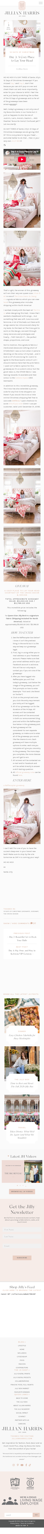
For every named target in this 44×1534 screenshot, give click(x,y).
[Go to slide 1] (17, 1185)
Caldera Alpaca (21, 378)
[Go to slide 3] (23, 1185)
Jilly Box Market (22, 1388)
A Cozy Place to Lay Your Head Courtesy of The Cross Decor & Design (22, 593)
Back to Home (22, 1398)
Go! (36, 1515)
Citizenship (22, 1357)
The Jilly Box (22, 1079)
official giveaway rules (25, 772)
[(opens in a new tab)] (22, 1171)
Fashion (22, 1364)
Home (22, 1349)
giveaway (35, 911)
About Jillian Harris (22, 1406)
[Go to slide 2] (20, 1185)
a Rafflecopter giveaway (14, 785)
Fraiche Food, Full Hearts (22, 1385)
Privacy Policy (14, 1523)
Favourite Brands (22, 1392)
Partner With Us (22, 1420)
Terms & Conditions (27, 1523)
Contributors (22, 1368)
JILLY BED (16, 141)
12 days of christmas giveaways (17, 911)
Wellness (22, 1353)
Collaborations (22, 1381)
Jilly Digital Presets (22, 1377)
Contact (21, 1417)
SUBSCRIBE (22, 1258)
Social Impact (22, 1413)
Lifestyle (22, 1346)
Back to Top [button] (21, 1525)
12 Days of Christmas (22, 52)
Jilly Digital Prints (22, 1374)
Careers (22, 1424)
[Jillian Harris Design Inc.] (22, 13)
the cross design (11, 914)
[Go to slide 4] (26, 1186)
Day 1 (13, 83)
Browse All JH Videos (22, 1191)
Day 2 (21, 83)
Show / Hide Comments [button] (22, 923)
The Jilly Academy (22, 1409)
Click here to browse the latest (22, 1290)
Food (22, 1360)
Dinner (22, 1031)
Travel (22, 1128)
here (5, 302)
